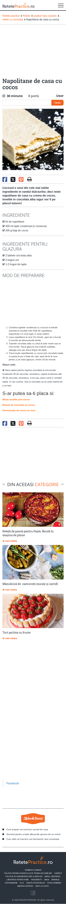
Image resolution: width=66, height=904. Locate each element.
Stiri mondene (11, 883)
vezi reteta (11, 540)
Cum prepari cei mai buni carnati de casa (27, 829)
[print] (29, 423)
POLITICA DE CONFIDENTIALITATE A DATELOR (24, 876)
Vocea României (54, 883)
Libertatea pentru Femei (18, 879)
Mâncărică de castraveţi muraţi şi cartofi (30, 584)
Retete (26, 15)
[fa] (29, 179)
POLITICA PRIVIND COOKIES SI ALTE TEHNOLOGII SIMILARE (28, 873)
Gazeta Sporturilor (35, 883)
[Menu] (61, 5)
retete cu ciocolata (12, 19)
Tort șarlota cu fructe (16, 632)
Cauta (57, 102)
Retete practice (11, 15)
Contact (58, 873)
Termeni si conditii (33, 870)
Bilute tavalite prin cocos (16, 399)
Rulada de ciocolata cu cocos (18, 405)
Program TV (36, 879)
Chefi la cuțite (42, 886)
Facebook (12, 783)
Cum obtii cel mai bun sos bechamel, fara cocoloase (32, 839)
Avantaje (55, 879)
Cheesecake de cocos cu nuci (18, 410)
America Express (25, 886)
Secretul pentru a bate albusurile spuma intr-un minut (33, 834)
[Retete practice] (18, 5)
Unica (46, 879)
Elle (22, 883)
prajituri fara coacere (45, 15)
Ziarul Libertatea (52, 876)
